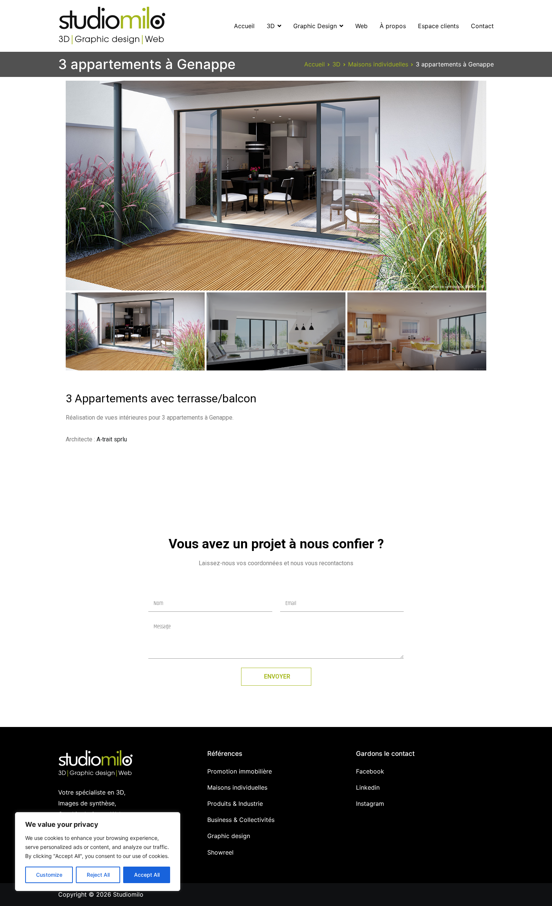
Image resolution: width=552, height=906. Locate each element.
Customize (49, 874)
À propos (393, 26)
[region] (97, 851)
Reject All (98, 874)
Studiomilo (128, 894)
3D (271, 26)
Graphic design (228, 836)
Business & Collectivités (240, 819)
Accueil (244, 26)
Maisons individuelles (237, 787)
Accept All (147, 874)
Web (361, 26)
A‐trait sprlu (112, 439)
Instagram (370, 803)
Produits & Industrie (235, 803)
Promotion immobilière (239, 771)
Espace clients (438, 26)
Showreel (220, 852)
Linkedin (368, 787)
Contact (482, 26)
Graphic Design (315, 26)
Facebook (370, 771)
